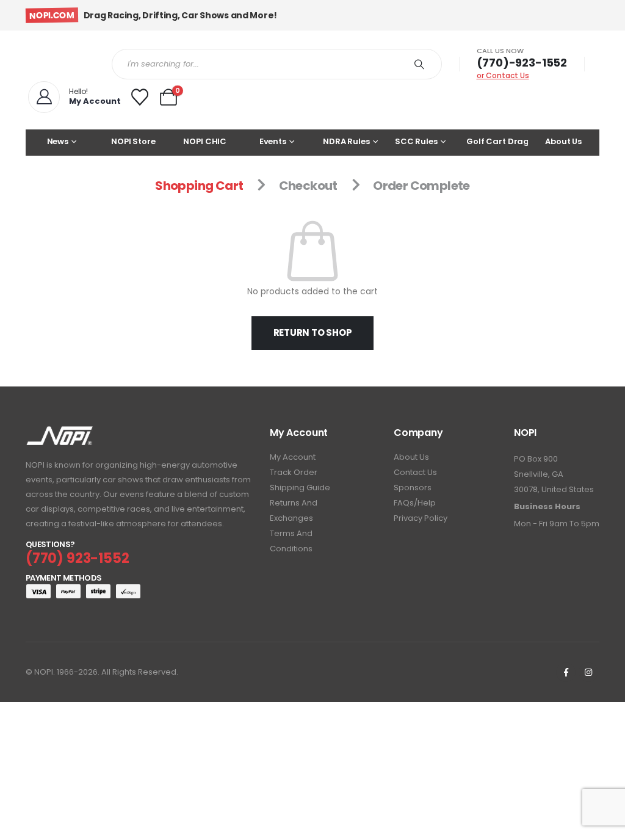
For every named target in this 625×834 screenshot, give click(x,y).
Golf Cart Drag (497, 141)
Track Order (293, 472)
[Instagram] (588, 672)
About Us (563, 141)
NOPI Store (133, 141)
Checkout (308, 185)
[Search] (419, 64)
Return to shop (312, 332)
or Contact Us (503, 75)
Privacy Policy (420, 518)
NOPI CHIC (204, 141)
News (57, 141)
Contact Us (415, 472)
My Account (293, 457)
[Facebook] (566, 672)
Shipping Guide (300, 487)
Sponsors (413, 487)
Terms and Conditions (291, 541)
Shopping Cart (199, 185)
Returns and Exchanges (293, 510)
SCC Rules (416, 141)
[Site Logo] (59, 63)
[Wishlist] (139, 97)
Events (272, 141)
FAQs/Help (415, 503)
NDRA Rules (346, 141)
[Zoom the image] (59, 434)
